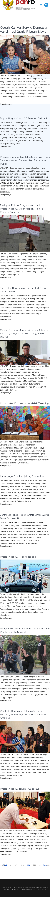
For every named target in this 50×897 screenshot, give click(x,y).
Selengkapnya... (6, 104)
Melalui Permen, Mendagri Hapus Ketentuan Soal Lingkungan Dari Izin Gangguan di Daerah (25, 333)
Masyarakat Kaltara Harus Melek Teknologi (24, 403)
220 (34, 865)
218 (22, 865)
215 (3, 865)
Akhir (45, 865)
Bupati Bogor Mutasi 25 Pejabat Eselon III (23, 118)
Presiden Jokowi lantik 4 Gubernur (19, 788)
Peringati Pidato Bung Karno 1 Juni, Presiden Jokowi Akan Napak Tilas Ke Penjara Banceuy (21, 208)
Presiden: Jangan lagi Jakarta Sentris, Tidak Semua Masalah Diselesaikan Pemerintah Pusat (25, 160)
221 (40, 865)
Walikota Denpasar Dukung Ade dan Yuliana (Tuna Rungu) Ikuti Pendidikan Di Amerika (23, 714)
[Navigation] (41, 4)
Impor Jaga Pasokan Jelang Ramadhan (22, 476)
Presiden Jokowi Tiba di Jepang (18, 556)
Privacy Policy (41, 889)
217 (16, 865)
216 (9, 865)
